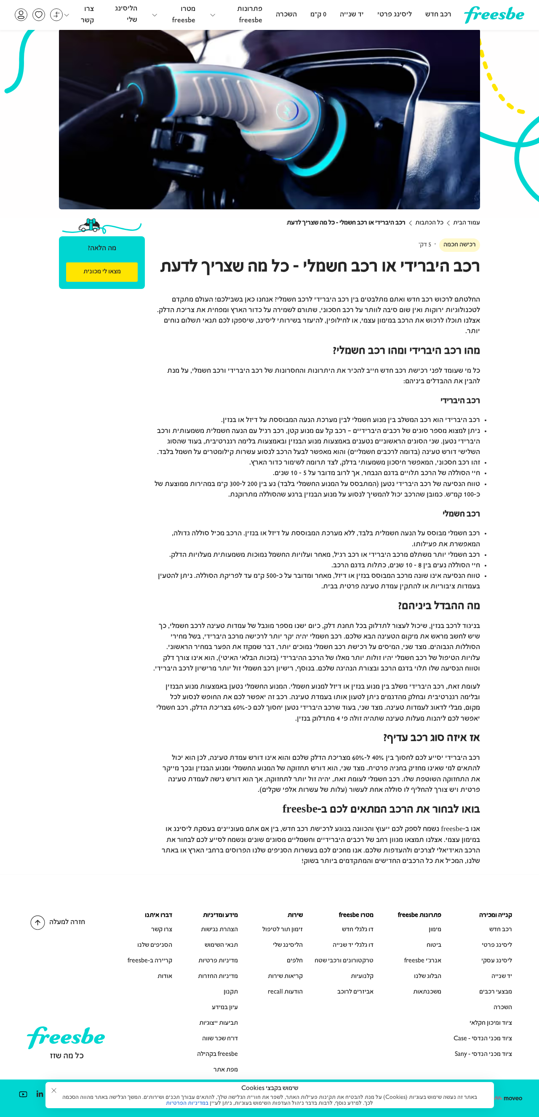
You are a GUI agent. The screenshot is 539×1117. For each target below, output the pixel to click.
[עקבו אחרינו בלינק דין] (39, 1094)
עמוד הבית (466, 223)
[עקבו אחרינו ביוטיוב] (23, 1094)
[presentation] (102, 272)
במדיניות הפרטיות (187, 1103)
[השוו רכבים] (56, 14)
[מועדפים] (38, 14)
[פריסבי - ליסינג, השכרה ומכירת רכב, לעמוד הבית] (494, 20)
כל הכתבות (429, 223)
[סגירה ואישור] (54, 1090)
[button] (235, 15)
